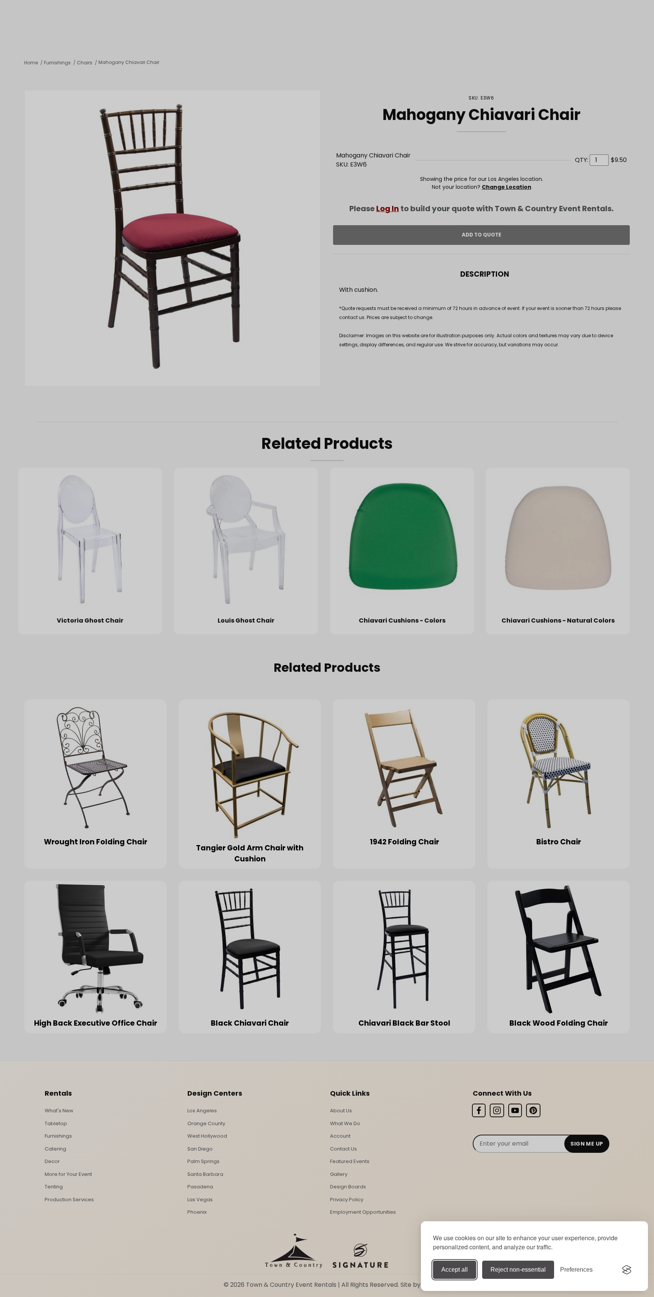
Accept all (454, 1269)
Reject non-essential (518, 1269)
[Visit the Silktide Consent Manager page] (627, 1270)
